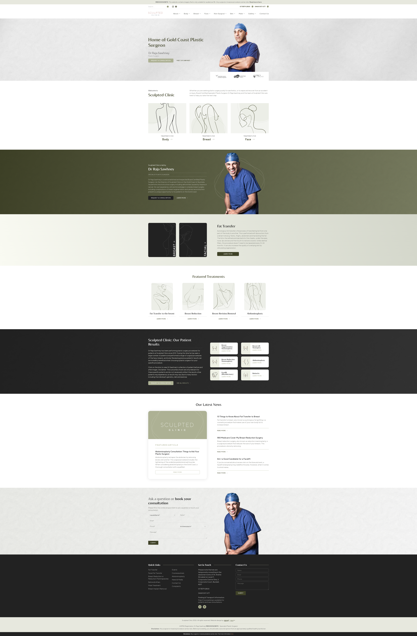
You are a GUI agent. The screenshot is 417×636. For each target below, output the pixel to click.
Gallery (251, 14)
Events (174, 570)
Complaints (176, 586)
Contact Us (264, 14)
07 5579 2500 (245, 6)
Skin (231, 14)
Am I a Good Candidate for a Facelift (233, 459)
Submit (153, 543)
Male (241, 14)
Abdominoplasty (178, 576)
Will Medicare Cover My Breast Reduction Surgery (240, 438)
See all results (183, 383)
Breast (196, 14)
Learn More (181, 198)
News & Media (177, 580)
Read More (177, 472)
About (175, 14)
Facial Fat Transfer (155, 573)
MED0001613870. (162, 2)
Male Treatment (154, 585)
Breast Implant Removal (157, 589)
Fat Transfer (152, 570)
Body (186, 14)
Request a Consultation (161, 60)
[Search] (168, 6)
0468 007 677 (260, 6)
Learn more (228, 254)
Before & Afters (154, 582)
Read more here (256, 2)
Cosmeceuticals (178, 573)
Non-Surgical (219, 14)
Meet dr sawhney (183, 60)
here (232, 634)
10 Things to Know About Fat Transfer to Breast (238, 416)
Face (206, 14)
